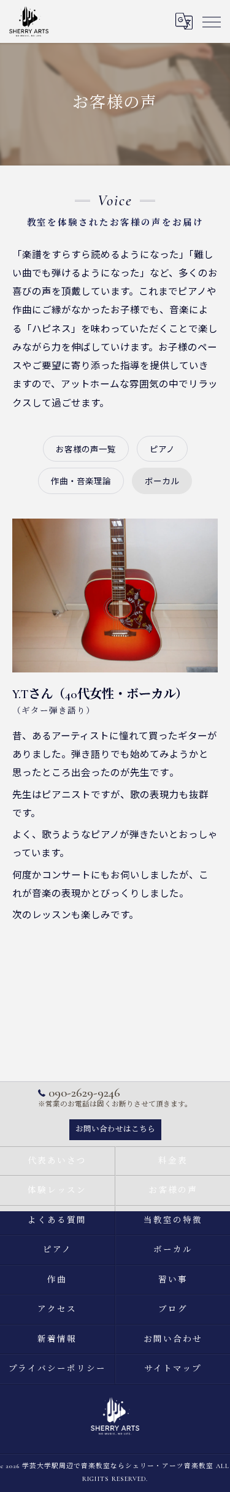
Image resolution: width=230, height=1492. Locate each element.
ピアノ (162, 449)
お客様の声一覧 (86, 449)
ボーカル (162, 480)
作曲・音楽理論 (81, 480)
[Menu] (211, 20)
